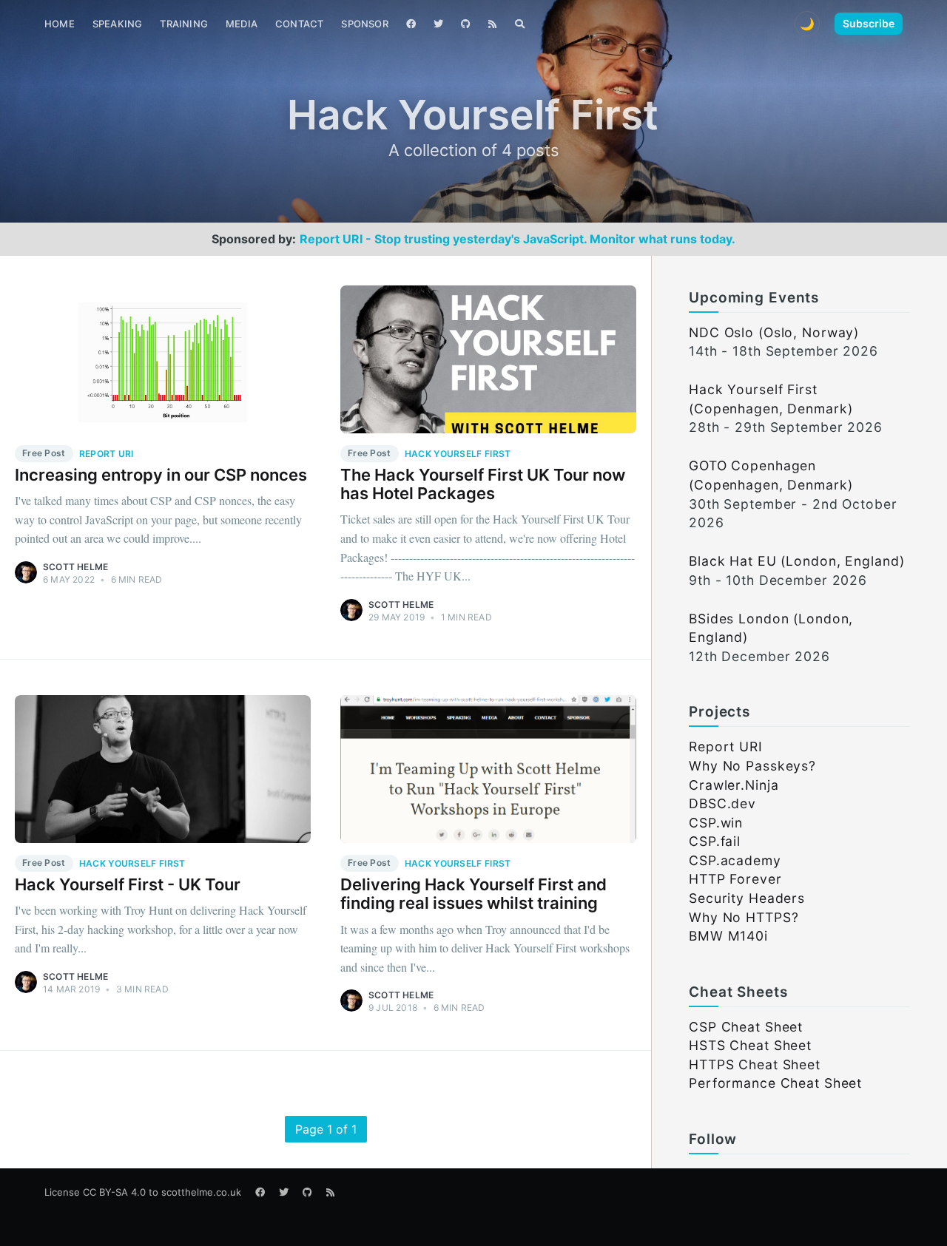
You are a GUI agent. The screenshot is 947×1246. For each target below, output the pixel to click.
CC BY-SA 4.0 (114, 1192)
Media (241, 24)
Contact (299, 24)
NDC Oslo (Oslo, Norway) (774, 332)
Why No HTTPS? (743, 917)
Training (184, 24)
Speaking (117, 24)
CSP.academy (735, 860)
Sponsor (364, 24)
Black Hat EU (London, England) (796, 561)
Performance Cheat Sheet (775, 1083)
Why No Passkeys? (752, 765)
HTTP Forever (735, 879)
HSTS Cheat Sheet (750, 1045)
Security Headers (747, 898)
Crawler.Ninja (733, 785)
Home (59, 24)
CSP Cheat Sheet (746, 1027)
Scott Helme (75, 566)
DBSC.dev (722, 803)
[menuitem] (60, 24)
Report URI (726, 746)
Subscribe (868, 23)
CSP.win (716, 822)
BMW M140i (728, 936)
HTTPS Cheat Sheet (754, 1064)
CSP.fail (715, 841)
